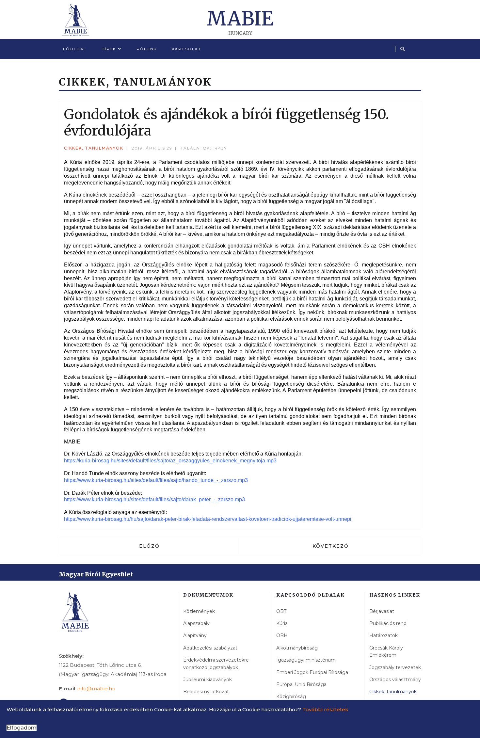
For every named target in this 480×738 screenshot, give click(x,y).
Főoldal (75, 48)
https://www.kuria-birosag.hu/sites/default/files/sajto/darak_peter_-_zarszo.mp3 (154, 499)
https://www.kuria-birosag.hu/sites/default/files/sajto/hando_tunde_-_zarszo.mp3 (156, 480)
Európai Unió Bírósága (301, 684)
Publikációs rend (388, 623)
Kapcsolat (186, 48)
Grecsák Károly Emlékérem (386, 651)
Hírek (109, 48)
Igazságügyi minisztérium (306, 660)
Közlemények (199, 611)
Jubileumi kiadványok (207, 679)
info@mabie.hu (96, 688)
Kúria (282, 623)
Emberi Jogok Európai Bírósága (312, 672)
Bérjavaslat (381, 611)
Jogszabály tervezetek (395, 667)
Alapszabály (196, 623)
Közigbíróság (291, 696)
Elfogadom (22, 728)
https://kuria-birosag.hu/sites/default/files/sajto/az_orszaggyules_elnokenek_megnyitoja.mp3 (170, 460)
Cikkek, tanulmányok (93, 148)
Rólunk (146, 48)
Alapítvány (195, 635)
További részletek (325, 709)
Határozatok (383, 635)
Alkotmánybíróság (297, 648)
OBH (282, 635)
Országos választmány (395, 679)
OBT (281, 611)
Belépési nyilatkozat (206, 692)
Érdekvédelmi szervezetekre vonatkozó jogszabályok (216, 663)
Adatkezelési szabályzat (210, 648)
